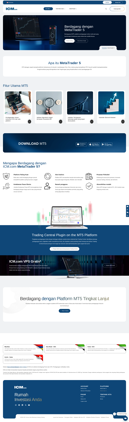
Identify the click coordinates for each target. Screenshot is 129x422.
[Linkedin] (22, 405)
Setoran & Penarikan (85, 390)
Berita (101, 399)
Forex (82, 396)
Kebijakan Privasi (105, 417)
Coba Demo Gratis (81, 40)
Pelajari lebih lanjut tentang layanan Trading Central (65, 248)
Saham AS (83, 399)
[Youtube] (29, 405)
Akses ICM (117, 2)
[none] (14, 2)
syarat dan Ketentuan (58, 417)
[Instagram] (15, 405)
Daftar (107, 2)
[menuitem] (14, 2)
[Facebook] (19, 405)
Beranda (104, 48)
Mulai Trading (69, 40)
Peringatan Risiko (68, 417)
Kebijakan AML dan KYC (79, 417)
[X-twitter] (25, 405)
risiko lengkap (17, 367)
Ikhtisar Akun (84, 388)
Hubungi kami (117, 9)
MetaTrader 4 (103, 388)
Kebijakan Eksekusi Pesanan (93, 417)
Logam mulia (84, 401)
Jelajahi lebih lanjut (110, 265)
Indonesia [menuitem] (11, 2)
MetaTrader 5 (103, 390)
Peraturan (102, 396)
